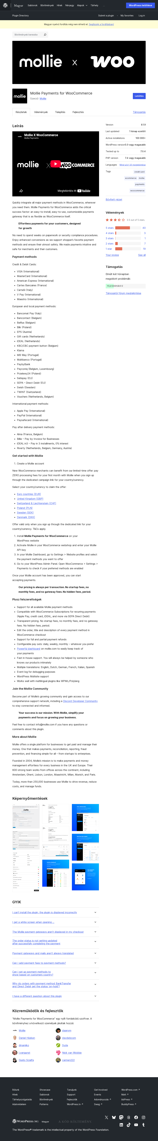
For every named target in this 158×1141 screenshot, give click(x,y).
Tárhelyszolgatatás (22, 1099)
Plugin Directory (20, 15)
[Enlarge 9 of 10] (94, 837)
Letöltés (139, 96)
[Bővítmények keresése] (45, 35)
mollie (141, 178)
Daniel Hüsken (27, 1037)
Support (71, 1094)
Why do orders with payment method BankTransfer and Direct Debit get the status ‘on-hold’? (41, 985)
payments (139, 184)
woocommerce (137, 190)
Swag (98, 1104)
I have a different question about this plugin (37, 996)
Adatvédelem (19, 1104)
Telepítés (60, 112)
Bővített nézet (114, 199)
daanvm (66, 1030)
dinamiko (24, 1045)
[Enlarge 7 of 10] (65, 863)
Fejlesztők (72, 1099)
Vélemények (41, 112)
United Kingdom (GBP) (30, 498)
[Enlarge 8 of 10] (94, 808)
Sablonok (44, 1094)
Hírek (15, 1094)
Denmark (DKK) (26, 517)
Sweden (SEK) (25, 512)
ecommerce (130, 178)
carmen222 (68, 1060)
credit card (139, 172)
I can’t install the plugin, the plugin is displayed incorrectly (44, 912)
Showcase (45, 1089)
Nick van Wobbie (72, 1052)
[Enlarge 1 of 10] (35, 808)
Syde (65, 1045)
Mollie (43, 98)
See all (142, 255)
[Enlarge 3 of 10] (35, 856)
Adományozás (102, 1099)
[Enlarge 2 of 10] (35, 835)
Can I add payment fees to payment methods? (39, 963)
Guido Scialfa (26, 1060)
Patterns (44, 1104)
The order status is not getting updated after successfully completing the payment (36, 942)
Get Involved (100, 1089)
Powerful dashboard (28, 648)
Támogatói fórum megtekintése (123, 293)
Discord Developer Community (80, 701)
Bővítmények (46, 1099)
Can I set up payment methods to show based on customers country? (32, 973)
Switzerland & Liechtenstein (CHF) (36, 503)
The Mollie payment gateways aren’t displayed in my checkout (48, 931)
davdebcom (69, 1037)
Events (97, 1094)
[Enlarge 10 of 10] (94, 867)
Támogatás (139, 112)
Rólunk (15, 1089)
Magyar (45, 1121)
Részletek (21, 112)
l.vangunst (24, 1052)
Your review (112, 255)
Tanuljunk (72, 1089)
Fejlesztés (78, 112)
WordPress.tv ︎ (75, 1104)
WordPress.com (130, 1089)
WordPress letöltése (140, 5)
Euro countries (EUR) (29, 494)
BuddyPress (128, 1104)
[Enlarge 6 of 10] (65, 848)
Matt (125, 1094)
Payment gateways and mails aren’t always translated (43, 953)
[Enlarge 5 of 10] (65, 830)
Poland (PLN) (25, 507)
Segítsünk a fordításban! (101, 24)
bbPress (127, 1099)
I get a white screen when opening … (33, 922)
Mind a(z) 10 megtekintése (133, 165)
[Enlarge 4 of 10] (65, 808)
